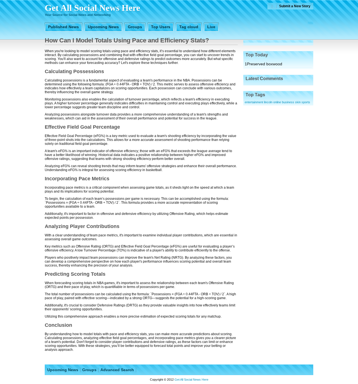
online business (283, 102)
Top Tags (255, 94)
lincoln (268, 102)
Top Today (257, 54)
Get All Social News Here (92, 8)
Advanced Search (117, 370)
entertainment (254, 102)
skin (298, 102)
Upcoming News (62, 370)
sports (306, 102)
